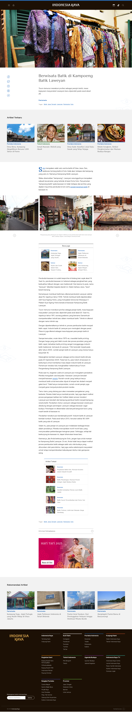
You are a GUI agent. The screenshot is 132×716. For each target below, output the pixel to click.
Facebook (66, 641)
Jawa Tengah (52, 104)
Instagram (66, 639)
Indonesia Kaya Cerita (113, 661)
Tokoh (65, 663)
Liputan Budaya (89, 661)
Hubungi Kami (45, 641)
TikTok (65, 649)
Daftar (30, 698)
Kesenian (87, 639)
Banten (65, 689)
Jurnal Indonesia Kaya (113, 663)
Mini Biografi (67, 661)
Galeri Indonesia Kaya (113, 639)
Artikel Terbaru (14, 117)
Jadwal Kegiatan (90, 663)
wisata (55, 378)
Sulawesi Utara (67, 687)
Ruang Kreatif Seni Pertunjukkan (47, 661)
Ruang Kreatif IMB (47, 668)
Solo (72, 104)
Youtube (66, 644)
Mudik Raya (45, 689)
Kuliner (87, 647)
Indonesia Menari (46, 670)
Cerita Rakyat (45, 684)
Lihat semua (67, 692)
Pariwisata (43, 100)
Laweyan (60, 104)
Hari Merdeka (45, 692)
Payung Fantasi (46, 673)
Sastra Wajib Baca (47, 687)
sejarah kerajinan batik (78, 187)
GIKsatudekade (46, 665)
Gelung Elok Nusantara (48, 697)
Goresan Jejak (110, 671)
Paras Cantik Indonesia (113, 666)
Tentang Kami (45, 639)
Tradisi (87, 641)
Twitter (65, 647)
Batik (45, 104)
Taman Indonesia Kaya (113, 641)
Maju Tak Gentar (46, 695)
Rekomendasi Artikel (17, 585)
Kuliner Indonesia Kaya (113, 668)
